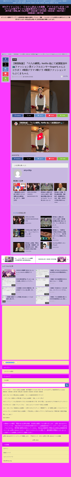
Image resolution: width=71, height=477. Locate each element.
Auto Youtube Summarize (28, 155)
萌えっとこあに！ (8, 414)
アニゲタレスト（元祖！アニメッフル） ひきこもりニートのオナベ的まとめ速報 (25, 404)
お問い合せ (35, 440)
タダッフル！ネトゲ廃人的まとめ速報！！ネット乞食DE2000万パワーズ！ (23, 395)
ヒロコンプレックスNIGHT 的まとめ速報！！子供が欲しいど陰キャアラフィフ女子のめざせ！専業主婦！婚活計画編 (35, 411)
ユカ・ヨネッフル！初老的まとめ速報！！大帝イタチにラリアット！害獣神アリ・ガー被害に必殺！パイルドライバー (35, 408)
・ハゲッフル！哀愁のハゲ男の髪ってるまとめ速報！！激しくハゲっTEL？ (23, 398)
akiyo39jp (65, 76)
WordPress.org (7, 460)
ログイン (5, 448)
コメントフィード (8, 456)
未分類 (14, 59)
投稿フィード (7, 452)
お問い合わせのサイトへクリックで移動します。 (16, 436)
